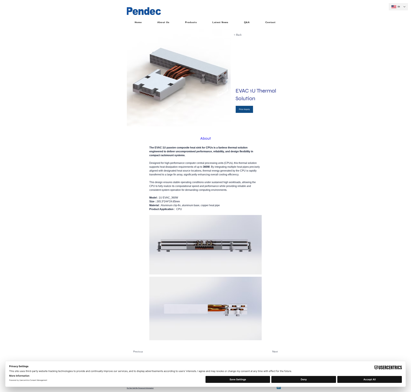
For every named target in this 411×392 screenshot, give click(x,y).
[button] (163, 22)
